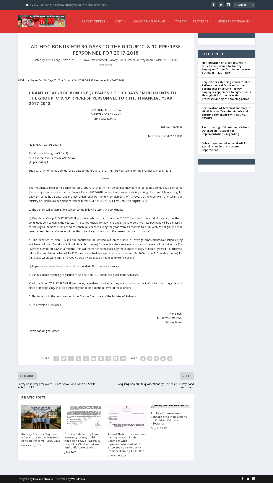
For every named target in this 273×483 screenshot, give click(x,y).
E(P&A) (84, 60)
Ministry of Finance (233, 21)
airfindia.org (53, 60)
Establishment (98, 60)
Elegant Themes (43, 479)
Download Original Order (44, 331)
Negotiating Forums (149, 21)
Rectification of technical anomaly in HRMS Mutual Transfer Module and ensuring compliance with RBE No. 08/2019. (226, 113)
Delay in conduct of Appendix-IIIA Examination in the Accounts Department (223, 146)
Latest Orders (93, 21)
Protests (200, 21)
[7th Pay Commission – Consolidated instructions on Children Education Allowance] (170, 406)
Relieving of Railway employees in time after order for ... (73, 4)
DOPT (119, 21)
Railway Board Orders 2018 (152, 60)
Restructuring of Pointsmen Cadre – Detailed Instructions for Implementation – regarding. (225, 131)
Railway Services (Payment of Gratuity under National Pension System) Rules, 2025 (40, 437)
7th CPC (181, 21)
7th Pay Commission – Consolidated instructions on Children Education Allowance (169, 418)
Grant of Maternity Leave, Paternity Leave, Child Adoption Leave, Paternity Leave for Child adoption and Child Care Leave (82, 440)
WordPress (78, 479)
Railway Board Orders (122, 60)
